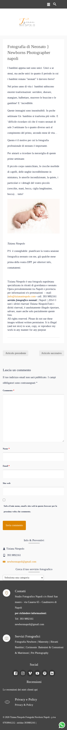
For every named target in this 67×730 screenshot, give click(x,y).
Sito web (6, 483)
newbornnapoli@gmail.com (21, 561)
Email (6, 466)
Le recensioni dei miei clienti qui (20, 689)
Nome (6, 449)
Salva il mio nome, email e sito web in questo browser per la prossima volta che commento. (30, 509)
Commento (8, 390)
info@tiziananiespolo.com (22, 296)
